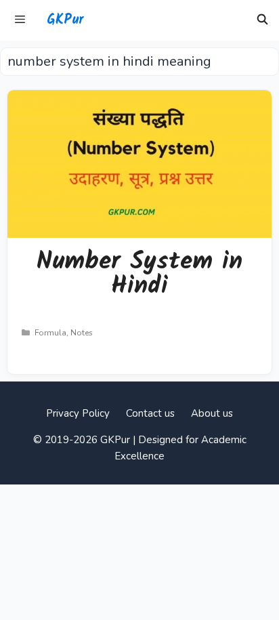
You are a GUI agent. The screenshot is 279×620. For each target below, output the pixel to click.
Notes (81, 332)
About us (212, 413)
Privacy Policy (78, 413)
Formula (50, 332)
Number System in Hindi (139, 274)
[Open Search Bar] (262, 20)
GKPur (65, 20)
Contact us (150, 413)
